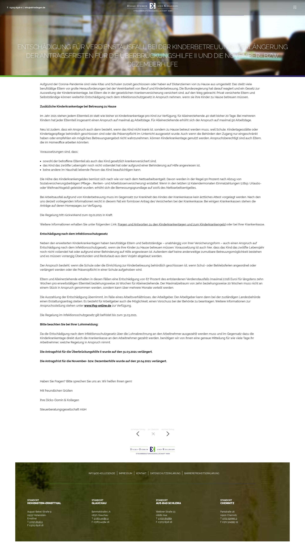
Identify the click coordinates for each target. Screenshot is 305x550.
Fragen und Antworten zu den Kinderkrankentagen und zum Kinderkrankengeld (172, 224)
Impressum (125, 473)
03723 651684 (165, 518)
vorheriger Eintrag (138, 429)
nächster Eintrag (167, 429)
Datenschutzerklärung (165, 473)
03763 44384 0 (101, 518)
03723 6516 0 (36, 522)
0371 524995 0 (229, 518)
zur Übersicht (153, 429)
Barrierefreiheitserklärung (201, 473)
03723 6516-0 (16, 7)
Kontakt (141, 473)
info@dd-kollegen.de (35, 7)
